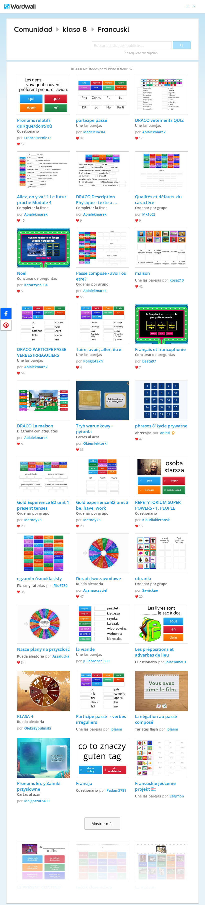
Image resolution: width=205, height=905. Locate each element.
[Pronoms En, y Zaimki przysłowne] (43, 758)
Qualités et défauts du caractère (159, 199)
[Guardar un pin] (6, 325)
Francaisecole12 (37, 137)
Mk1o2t (148, 214)
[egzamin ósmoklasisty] (43, 553)
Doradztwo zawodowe (98, 578)
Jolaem (116, 729)
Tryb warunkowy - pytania (95, 428)
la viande (85, 649)
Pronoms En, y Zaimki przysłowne (39, 786)
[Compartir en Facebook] (6, 313)
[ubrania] (161, 553)
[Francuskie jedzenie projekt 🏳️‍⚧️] (161, 758)
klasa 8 (74, 29)
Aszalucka (60, 656)
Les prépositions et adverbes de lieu (155, 652)
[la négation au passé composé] (161, 691)
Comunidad (33, 29)
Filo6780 (61, 585)
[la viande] (102, 624)
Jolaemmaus (176, 662)
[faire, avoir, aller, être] (102, 324)
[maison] (161, 248)
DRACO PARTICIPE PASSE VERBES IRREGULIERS (42, 352)
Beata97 (149, 361)
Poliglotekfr (93, 361)
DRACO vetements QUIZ (159, 120)
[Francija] (102, 758)
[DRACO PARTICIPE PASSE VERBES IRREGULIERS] (43, 324)
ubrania (143, 578)
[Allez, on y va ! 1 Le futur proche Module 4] (43, 171)
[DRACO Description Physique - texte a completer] (102, 171)
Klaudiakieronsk (156, 519)
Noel (21, 273)
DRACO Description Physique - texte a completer (96, 199)
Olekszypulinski (37, 728)
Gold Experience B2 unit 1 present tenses (43, 505)
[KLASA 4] (43, 691)
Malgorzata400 (37, 800)
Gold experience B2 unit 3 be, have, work (102, 505)
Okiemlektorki (95, 443)
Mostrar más (102, 823)
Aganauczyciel (95, 590)
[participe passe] (102, 95)
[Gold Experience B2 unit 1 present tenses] (43, 477)
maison (142, 273)
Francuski (113, 29)
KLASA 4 (25, 716)
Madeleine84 (94, 132)
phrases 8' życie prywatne (161, 426)
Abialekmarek (154, 132)
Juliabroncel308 (96, 661)
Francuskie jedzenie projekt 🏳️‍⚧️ (156, 786)
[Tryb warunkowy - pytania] (102, 400)
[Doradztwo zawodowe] (102, 553)
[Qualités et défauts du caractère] (161, 171)
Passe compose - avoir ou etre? (102, 276)
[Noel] (43, 248)
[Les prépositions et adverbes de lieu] (161, 624)
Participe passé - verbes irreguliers (101, 719)
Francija (84, 783)
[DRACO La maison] (43, 400)
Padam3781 (116, 790)
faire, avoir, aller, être (98, 349)
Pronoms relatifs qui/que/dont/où (34, 123)
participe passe (91, 120)
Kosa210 (177, 280)
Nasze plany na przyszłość (43, 649)
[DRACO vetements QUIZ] (161, 95)
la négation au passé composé (156, 719)
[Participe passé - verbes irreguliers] (102, 691)
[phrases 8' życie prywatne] (161, 400)
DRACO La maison (35, 426)
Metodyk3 (33, 519)
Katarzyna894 (36, 285)
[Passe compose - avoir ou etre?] (102, 248)
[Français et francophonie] (161, 324)
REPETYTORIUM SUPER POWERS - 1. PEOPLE (158, 505)
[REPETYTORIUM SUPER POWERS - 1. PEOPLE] (161, 477)
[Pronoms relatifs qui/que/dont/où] (43, 95)
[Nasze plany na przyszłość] (43, 624)
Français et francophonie (160, 349)
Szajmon (177, 796)
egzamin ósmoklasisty (39, 578)
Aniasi (165, 432)
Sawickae (150, 590)
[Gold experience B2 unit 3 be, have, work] (102, 477)
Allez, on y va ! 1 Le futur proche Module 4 (42, 199)
